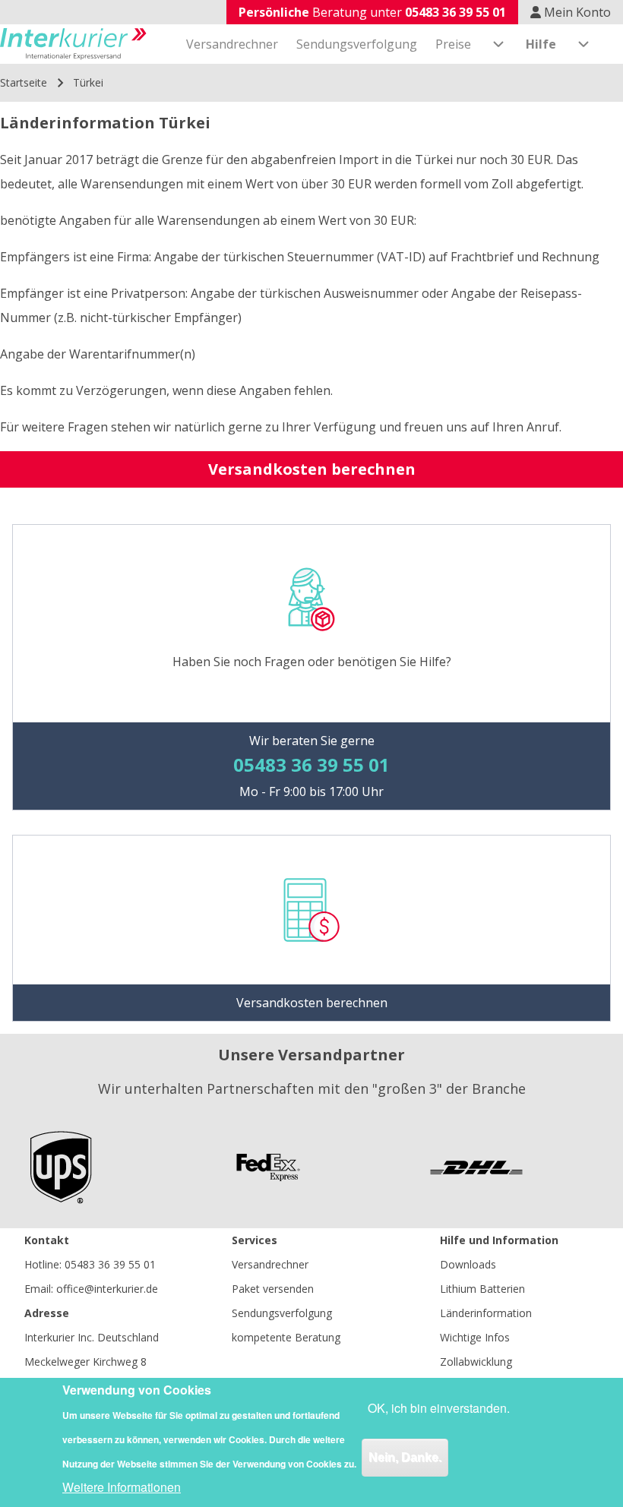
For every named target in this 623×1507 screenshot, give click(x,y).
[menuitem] (232, 44)
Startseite (23, 82)
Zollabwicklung (476, 1361)
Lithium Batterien (482, 1288)
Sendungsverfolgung (282, 1313)
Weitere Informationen (121, 1487)
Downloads (468, 1264)
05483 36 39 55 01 (110, 1264)
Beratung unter (372, 12)
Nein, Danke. (404, 1457)
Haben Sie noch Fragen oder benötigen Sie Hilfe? (311, 661)
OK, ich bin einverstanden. (439, 1408)
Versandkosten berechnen (312, 469)
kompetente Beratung (286, 1337)
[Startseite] (73, 44)
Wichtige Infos (475, 1337)
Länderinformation (486, 1313)
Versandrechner (270, 1264)
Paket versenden (273, 1288)
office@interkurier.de (107, 1288)
